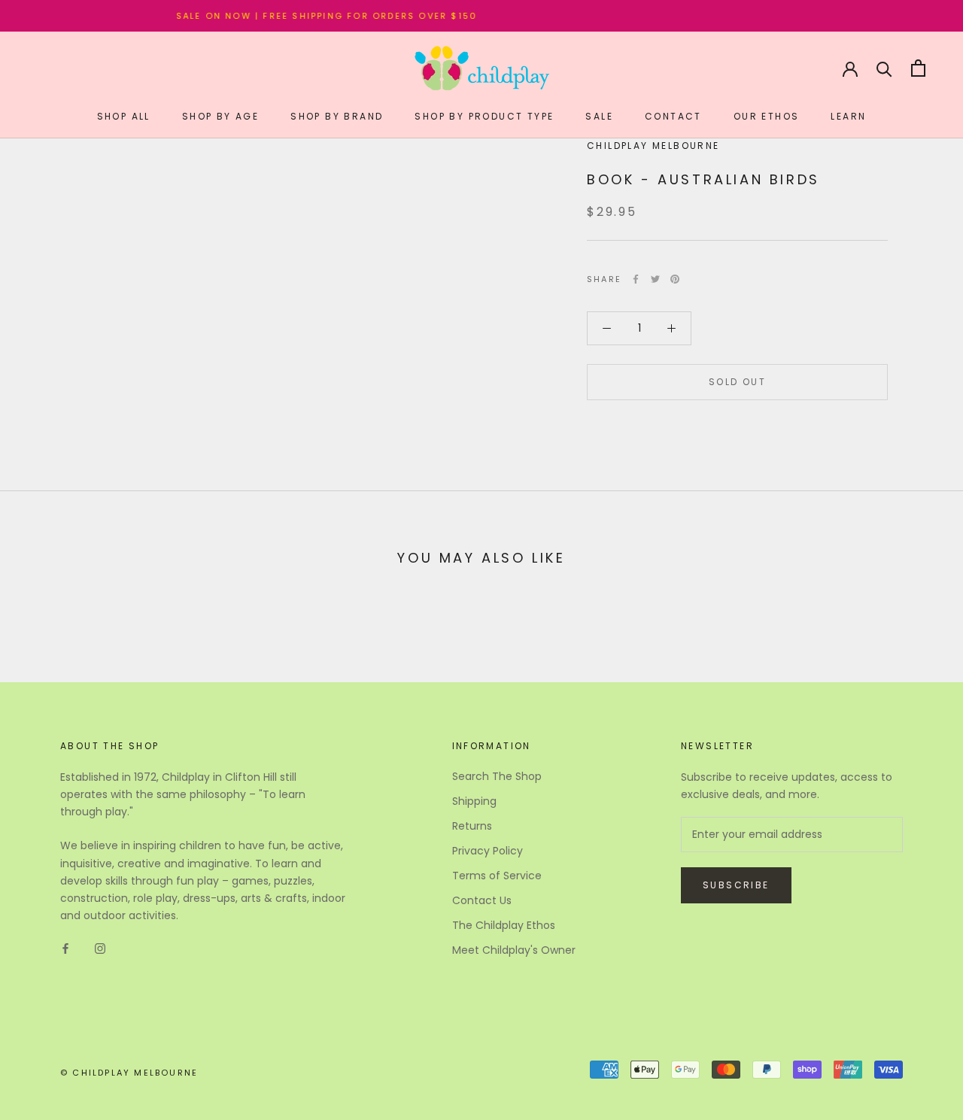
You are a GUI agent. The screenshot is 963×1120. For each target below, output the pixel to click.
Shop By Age (220, 116)
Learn (848, 116)
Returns (472, 825)
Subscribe (736, 885)
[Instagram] (100, 948)
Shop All (123, 116)
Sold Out (737, 381)
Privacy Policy (487, 850)
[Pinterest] (674, 279)
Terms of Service (497, 875)
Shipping (474, 801)
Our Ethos (767, 116)
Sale (599, 116)
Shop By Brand (336, 116)
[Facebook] (635, 279)
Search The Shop (497, 776)
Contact (673, 116)
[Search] (884, 68)
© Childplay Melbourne (129, 1073)
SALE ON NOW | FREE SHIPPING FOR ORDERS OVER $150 (314, 16)
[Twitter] (655, 279)
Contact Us (482, 900)
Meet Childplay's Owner (514, 950)
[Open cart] (918, 68)
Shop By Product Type (484, 116)
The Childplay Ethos (503, 925)
